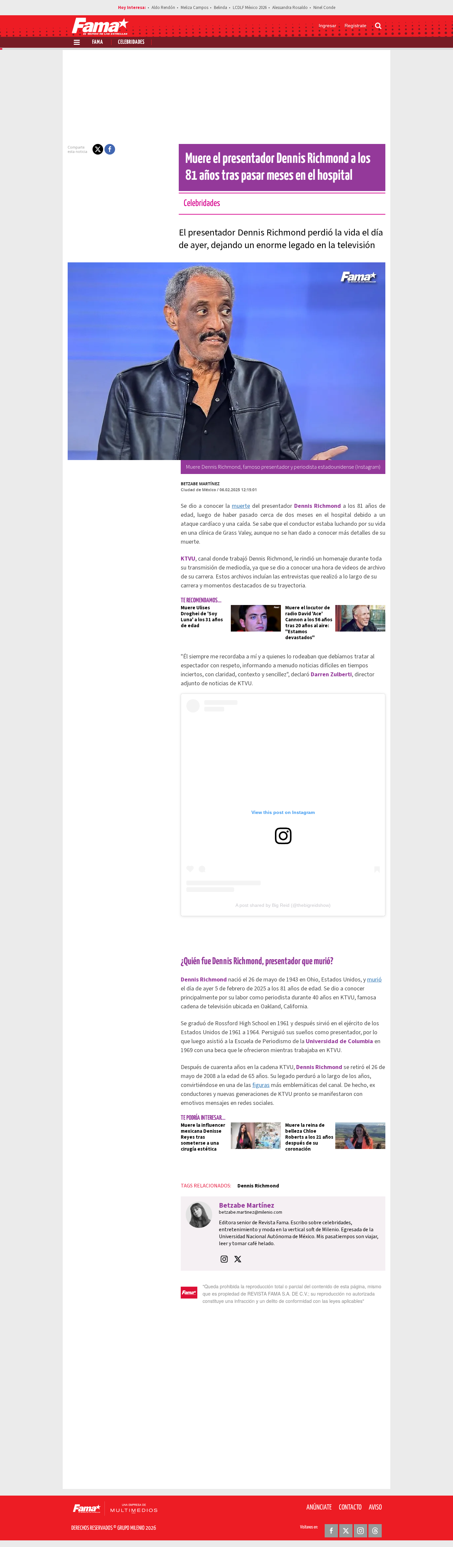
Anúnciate (319, 1507)
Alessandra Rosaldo (290, 8)
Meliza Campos (194, 8)
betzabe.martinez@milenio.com (250, 1212)
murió (374, 979)
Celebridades (131, 42)
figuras (261, 1085)
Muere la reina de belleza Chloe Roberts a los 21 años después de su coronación (309, 1137)
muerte (241, 506)
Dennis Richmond (258, 1185)
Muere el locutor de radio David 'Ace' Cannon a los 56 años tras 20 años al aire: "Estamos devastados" (308, 622)
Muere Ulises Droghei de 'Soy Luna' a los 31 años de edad (202, 616)
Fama (97, 42)
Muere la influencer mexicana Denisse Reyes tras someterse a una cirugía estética (203, 1137)
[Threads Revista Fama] (375, 1530)
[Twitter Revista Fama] (346, 1530)
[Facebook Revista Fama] (331, 1530)
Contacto (350, 1507)
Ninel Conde (324, 8)
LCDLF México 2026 (250, 8)
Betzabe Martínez (200, 484)
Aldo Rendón (163, 8)
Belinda (220, 8)
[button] (98, 149)
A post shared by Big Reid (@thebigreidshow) (283, 905)
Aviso (375, 1507)
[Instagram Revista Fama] (360, 1530)
